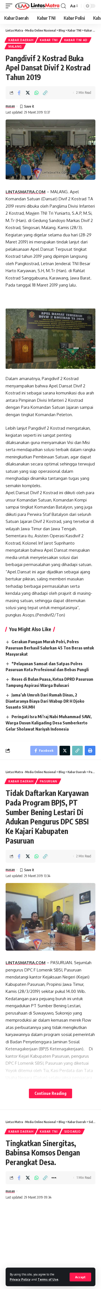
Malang (15, 46)
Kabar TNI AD (76, 40)
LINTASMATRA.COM (25, 191)
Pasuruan (48, 781)
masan (10, 106)
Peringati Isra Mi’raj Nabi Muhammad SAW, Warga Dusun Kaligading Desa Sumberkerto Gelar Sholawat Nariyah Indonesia (48, 722)
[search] (63, 6)
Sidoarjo (72, 1131)
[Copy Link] (45, 92)
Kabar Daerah (20, 40)
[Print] (90, 750)
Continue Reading (50, 1093)
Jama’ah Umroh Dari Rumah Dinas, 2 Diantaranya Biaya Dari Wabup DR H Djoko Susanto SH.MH (45, 701)
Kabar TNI (49, 40)
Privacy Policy (20, 1279)
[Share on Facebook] (19, 92)
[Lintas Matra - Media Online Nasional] (37, 6)
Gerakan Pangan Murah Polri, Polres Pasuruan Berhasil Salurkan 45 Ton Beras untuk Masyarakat (50, 647)
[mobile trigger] (10, 6)
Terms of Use (48, 1279)
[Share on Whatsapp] (36, 92)
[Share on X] (28, 92)
